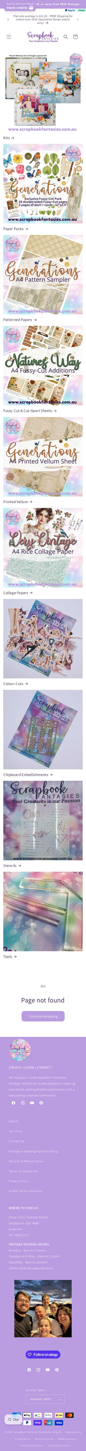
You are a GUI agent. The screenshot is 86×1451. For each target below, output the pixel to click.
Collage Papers (15, 592)
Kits (6, 137)
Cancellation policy (59, 1445)
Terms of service (44, 1438)
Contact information (32, 1445)
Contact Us (16, 1141)
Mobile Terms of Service (25, 1191)
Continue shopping (43, 1016)
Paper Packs (13, 228)
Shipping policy (67, 1438)
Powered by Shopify (50, 1432)
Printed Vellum (15, 501)
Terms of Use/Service (23, 1171)
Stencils (10, 865)
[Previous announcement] (8, 19)
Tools (7, 956)
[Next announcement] (78, 19)
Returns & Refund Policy (26, 1161)
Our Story (15, 1131)
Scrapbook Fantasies (26, 1432)
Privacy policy (22, 1438)
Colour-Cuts (13, 683)
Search (14, 1121)
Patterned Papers (17, 319)
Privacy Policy (18, 1181)
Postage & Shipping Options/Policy (33, 1151)
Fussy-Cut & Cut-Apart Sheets (27, 410)
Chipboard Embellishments (25, 774)
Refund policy (73, 1432)
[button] (9, 37)
